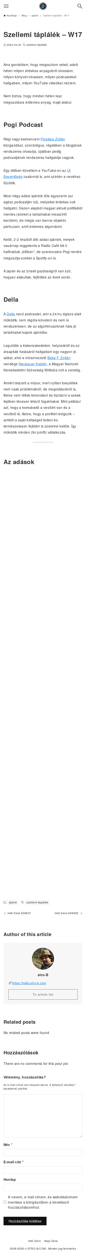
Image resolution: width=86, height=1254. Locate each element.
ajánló (13, 902)
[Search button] (79, 6)
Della (11, 313)
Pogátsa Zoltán (53, 139)
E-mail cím (14, 1161)
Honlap (10, 1179)
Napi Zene (51, 1241)
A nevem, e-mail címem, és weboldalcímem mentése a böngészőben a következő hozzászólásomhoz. (43, 1202)
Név (8, 1144)
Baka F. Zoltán (59, 357)
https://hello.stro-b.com (29, 983)
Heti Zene (34, 1241)
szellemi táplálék (36, 44)
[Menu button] (6, 6)
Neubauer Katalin (33, 363)
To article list (43, 994)
